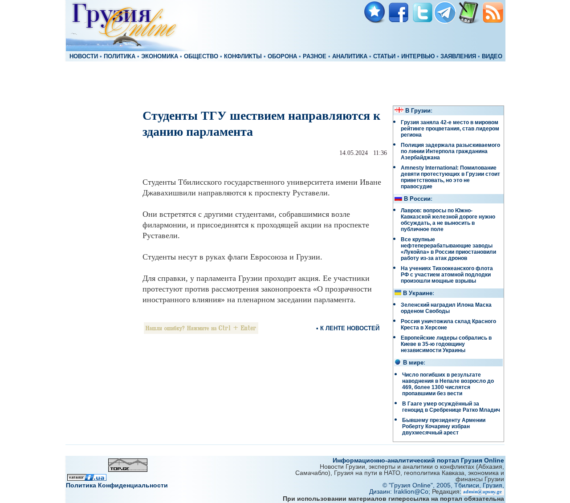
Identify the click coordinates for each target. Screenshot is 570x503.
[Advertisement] (285, 83)
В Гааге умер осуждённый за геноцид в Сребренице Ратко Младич (451, 407)
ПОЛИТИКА (119, 56)
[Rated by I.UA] (86, 478)
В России (417, 199)
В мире (413, 363)
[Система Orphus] (201, 331)
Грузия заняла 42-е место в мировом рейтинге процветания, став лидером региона (450, 128)
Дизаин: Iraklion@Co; (400, 491)
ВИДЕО (492, 56)
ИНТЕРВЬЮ (418, 56)
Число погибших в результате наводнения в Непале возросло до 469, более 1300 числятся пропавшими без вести (448, 384)
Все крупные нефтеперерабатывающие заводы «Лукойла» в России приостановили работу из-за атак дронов (448, 248)
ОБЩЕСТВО (201, 56)
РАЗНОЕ (314, 56)
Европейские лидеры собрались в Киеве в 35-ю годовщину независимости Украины (446, 344)
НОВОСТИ (83, 56)
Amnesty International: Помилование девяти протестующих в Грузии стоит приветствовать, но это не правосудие (450, 177)
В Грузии (418, 111)
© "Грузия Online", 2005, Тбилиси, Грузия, (443, 485)
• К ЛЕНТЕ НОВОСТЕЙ (347, 328)
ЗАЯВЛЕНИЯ (458, 56)
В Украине (417, 293)
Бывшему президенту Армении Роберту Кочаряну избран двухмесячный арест (443, 426)
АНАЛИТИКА (349, 56)
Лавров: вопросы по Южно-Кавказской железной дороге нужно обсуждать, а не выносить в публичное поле (448, 219)
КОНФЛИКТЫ (243, 56)
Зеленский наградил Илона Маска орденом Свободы (446, 308)
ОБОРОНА (282, 56)
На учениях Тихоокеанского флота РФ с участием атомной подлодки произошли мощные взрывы (447, 274)
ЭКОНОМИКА (159, 56)
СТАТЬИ (384, 56)
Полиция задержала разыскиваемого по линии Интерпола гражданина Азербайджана (450, 151)
